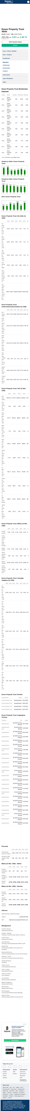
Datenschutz (23, 1073)
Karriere (5, 1073)
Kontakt (5, 1071)
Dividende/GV (6, 68)
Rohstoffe (5, 1096)
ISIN (12, 34)
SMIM (17, 1087)
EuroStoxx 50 (6, 1089)
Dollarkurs (15, 1092)
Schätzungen (6, 65)
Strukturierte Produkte (19, 1094)
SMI (16, 1091)
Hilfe (14, 1071)
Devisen (9, 1092)
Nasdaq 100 (21, 1089)
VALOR (4, 34)
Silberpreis (5, 1094)
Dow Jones (14, 1089)
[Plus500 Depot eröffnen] (8, 2)
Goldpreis (21, 1091)
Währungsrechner (19, 1096)
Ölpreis (4, 1097)
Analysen (5, 71)
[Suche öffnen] (28, 2)
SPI (10, 1087)
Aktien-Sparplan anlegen (15, 42)
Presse (4, 1075)
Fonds (11, 1094)
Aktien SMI (5, 1087)
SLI (14, 1087)
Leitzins (10, 1097)
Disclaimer (22, 1075)
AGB (21, 1077)
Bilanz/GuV (6, 62)
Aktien (4, 1092)
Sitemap (5, 1077)
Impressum (22, 1071)
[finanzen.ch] (9, 1)
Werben (15, 1073)
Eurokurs (22, 1092)
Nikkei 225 (5, 1091)
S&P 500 (12, 1091)
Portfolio (11, 1096)
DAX (21, 1087)
